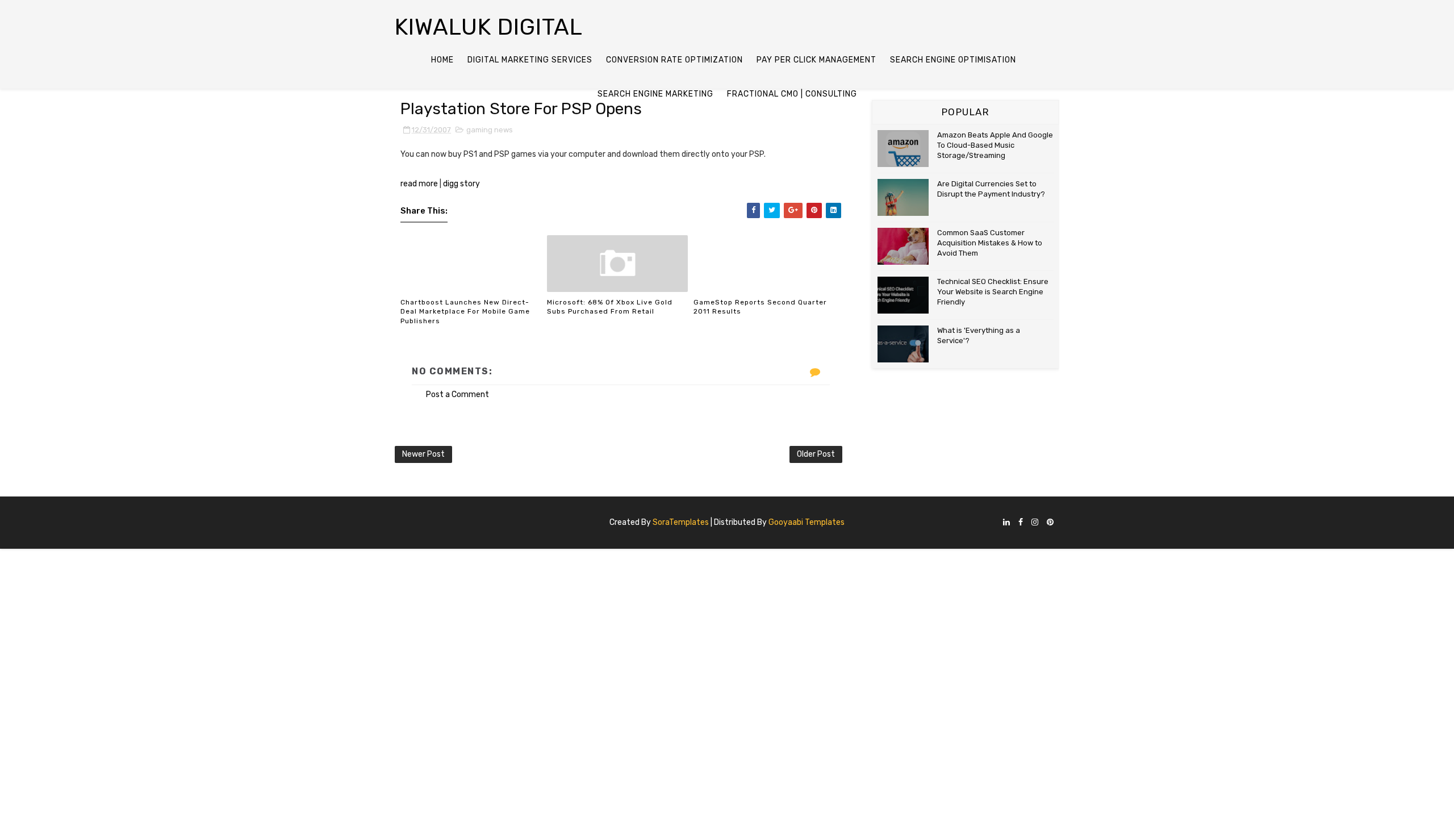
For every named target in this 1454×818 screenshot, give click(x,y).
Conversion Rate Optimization (674, 60)
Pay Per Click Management (816, 60)
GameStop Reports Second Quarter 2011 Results (760, 307)
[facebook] (1021, 522)
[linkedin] (1006, 522)
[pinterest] (1050, 522)
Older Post (816, 454)
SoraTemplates (681, 522)
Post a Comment (457, 394)
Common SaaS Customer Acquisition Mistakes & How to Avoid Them (989, 242)
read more (419, 184)
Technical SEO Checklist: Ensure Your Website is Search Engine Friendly (992, 291)
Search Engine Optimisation (953, 60)
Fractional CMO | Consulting (792, 94)
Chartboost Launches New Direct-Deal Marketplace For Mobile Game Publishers (465, 311)
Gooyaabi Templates (806, 522)
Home (442, 60)
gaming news (489, 130)
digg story (461, 184)
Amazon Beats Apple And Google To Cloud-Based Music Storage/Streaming (995, 145)
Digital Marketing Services (529, 60)
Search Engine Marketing (655, 94)
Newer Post (423, 454)
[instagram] (1035, 522)
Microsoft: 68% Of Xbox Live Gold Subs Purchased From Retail (609, 307)
